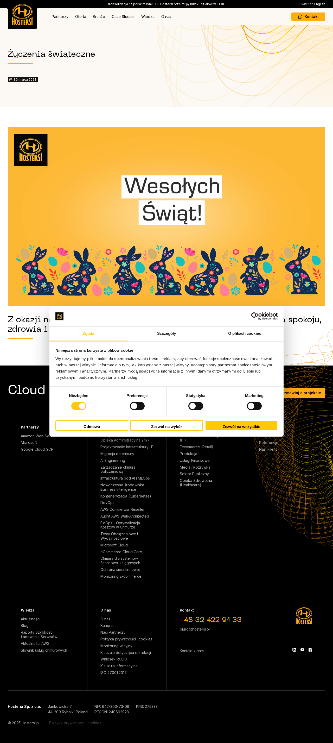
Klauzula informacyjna (119, 666)
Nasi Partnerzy (112, 632)
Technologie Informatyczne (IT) (203, 438)
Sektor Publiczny (194, 474)
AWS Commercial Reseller (122, 509)
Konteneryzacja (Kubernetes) (125, 496)
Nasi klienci (268, 449)
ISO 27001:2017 (113, 673)
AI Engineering (112, 460)
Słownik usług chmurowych (44, 650)
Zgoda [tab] (88, 333)
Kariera (106, 626)
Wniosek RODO (113, 659)
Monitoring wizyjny (116, 646)
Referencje (268, 442)
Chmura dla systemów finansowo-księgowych (120, 560)
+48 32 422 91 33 (211, 620)
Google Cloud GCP (37, 449)
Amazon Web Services (40, 436)
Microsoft (29, 442)
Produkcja (188, 454)
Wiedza (148, 16)
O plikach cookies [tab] (244, 333)
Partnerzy (60, 16)
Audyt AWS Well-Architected (124, 516)
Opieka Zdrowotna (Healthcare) (196, 482)
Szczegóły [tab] (166, 333)
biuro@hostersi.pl (195, 629)
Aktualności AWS (35, 643)
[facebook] (310, 650)
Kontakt (312, 16)
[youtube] (302, 650)
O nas (166, 16)
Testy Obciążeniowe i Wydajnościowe (119, 536)
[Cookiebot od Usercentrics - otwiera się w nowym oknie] (255, 316)
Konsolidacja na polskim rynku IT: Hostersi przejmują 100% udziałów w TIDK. (166, 4)
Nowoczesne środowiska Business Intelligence (122, 487)
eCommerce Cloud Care (121, 552)
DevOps (107, 503)
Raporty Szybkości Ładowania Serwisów (39, 634)
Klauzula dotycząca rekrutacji (125, 653)
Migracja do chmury (117, 454)
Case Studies (123, 16)
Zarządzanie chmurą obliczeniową (118, 469)
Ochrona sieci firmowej (120, 570)
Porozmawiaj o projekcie (298, 393)
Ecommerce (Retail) (196, 447)
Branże (99, 16)
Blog (25, 626)
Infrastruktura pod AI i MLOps (125, 478)
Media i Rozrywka (195, 467)
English (312, 4)
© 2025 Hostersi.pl (24, 723)
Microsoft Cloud (114, 545)
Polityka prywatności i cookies (126, 639)
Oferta (80, 16)
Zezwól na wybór (166, 426)
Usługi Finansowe (195, 460)
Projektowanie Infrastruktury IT (126, 447)
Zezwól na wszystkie (241, 426)
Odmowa (92, 426)
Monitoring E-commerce (121, 576)
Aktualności (30, 619)
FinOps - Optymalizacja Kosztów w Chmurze (120, 525)
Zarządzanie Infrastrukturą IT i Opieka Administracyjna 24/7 (126, 438)
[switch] (137, 406)
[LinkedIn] (294, 650)
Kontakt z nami (192, 650)
